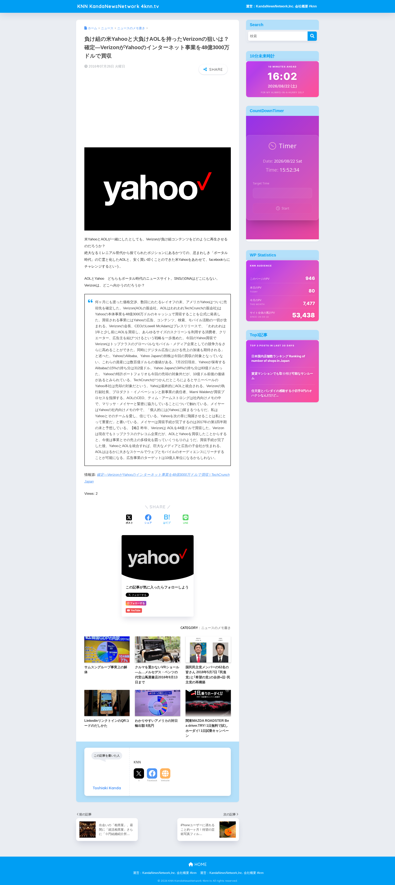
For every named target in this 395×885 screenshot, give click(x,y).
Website (165, 780)
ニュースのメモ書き (216, 628)
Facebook (152, 780)
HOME (200, 864)
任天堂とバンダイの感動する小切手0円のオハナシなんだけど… (281, 393)
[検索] (312, 36)
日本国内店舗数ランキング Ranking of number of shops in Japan (278, 358)
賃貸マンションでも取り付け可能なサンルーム (282, 375)
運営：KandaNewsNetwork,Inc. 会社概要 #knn (281, 6)
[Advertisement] (157, 110)
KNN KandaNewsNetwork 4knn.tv (118, 6)
